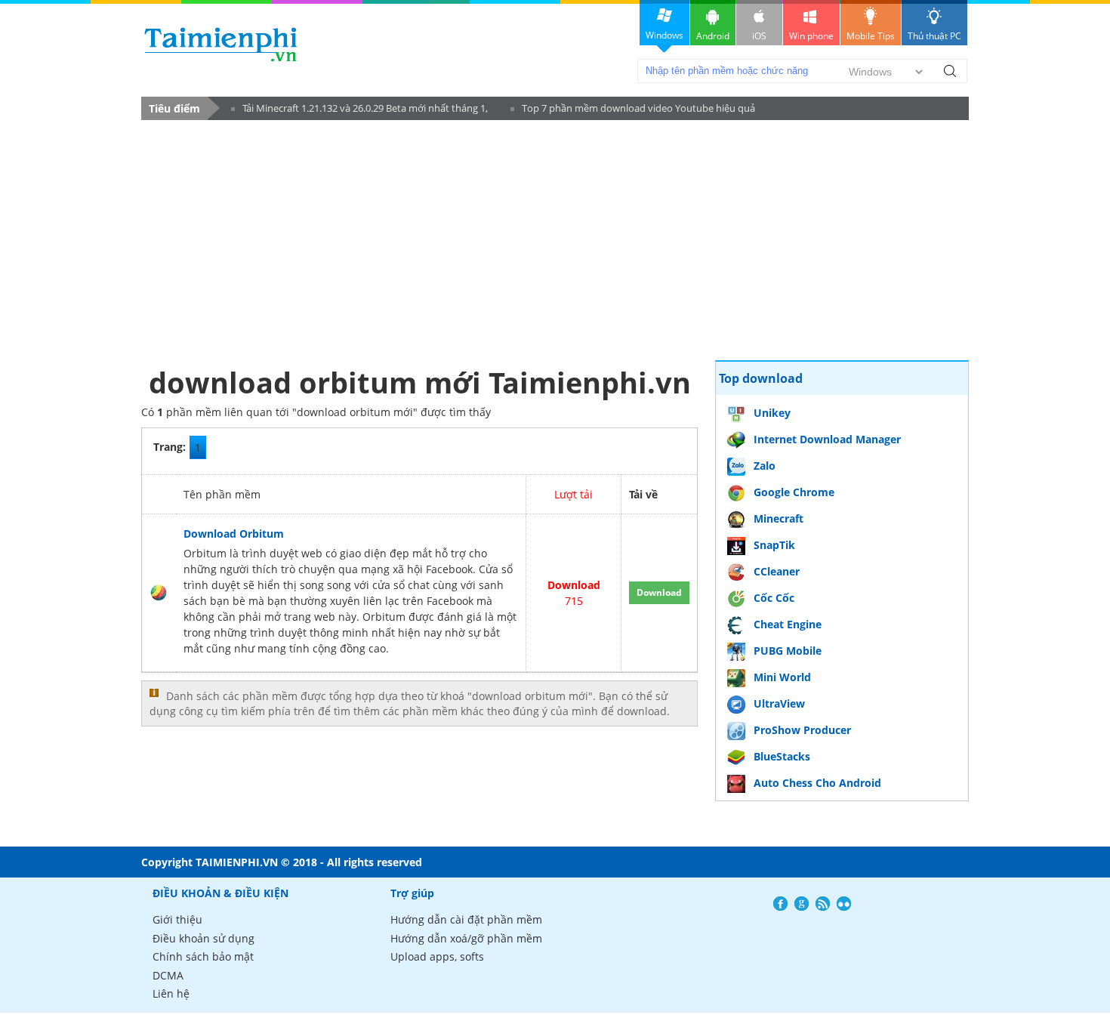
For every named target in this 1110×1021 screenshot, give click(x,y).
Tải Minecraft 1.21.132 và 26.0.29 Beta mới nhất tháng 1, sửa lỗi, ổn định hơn (359, 110)
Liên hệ (171, 993)
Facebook (780, 903)
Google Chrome (794, 492)
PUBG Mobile (788, 650)
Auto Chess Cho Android (817, 783)
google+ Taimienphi (801, 903)
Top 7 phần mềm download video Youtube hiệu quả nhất (632, 110)
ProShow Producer (802, 730)
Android (712, 35)
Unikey (772, 413)
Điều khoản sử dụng (203, 938)
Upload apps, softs (437, 956)
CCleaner (777, 571)
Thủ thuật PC (934, 35)
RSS (823, 903)
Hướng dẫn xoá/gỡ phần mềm (466, 938)
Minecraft (778, 518)
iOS (759, 35)
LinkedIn (844, 903)
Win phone (811, 35)
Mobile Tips (870, 35)
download (220, 44)
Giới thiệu (177, 919)
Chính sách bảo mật (203, 956)
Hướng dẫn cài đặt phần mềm (466, 919)
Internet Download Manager (827, 439)
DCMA (168, 975)
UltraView (779, 703)
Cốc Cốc (774, 598)
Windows (664, 35)
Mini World (782, 677)
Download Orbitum (233, 533)
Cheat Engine (788, 624)
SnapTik (774, 545)
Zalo (764, 465)
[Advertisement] (419, 239)
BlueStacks (782, 756)
